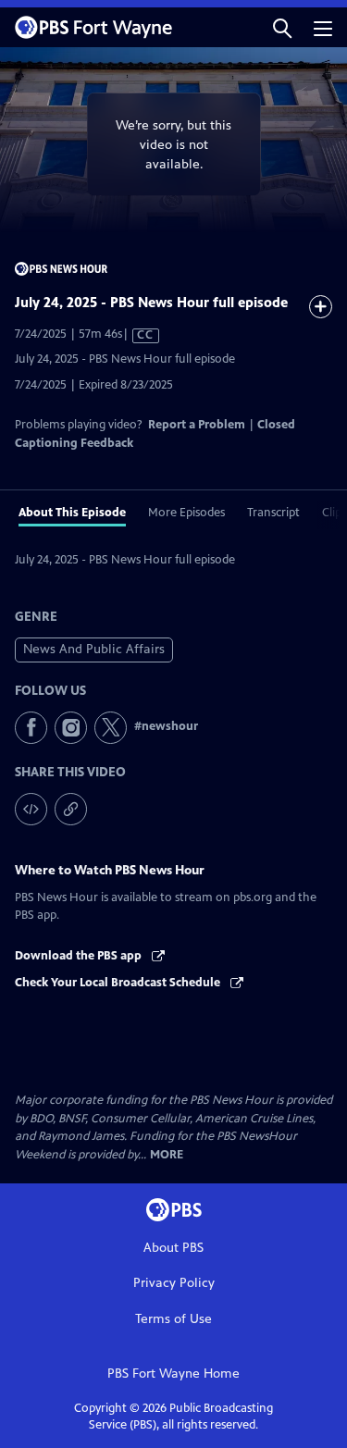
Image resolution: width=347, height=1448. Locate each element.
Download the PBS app (79, 955)
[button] (282, 27)
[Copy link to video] (71, 809)
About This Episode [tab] (72, 512)
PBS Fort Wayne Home (173, 1373)
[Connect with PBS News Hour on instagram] (71, 728)
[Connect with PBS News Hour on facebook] (31, 728)
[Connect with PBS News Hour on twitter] (110, 728)
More (166, 1155)
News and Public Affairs (94, 649)
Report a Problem (196, 424)
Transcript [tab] (273, 512)
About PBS (173, 1248)
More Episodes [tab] (186, 512)
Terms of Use (173, 1319)
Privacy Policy (174, 1283)
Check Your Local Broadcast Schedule (119, 982)
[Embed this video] (31, 809)
